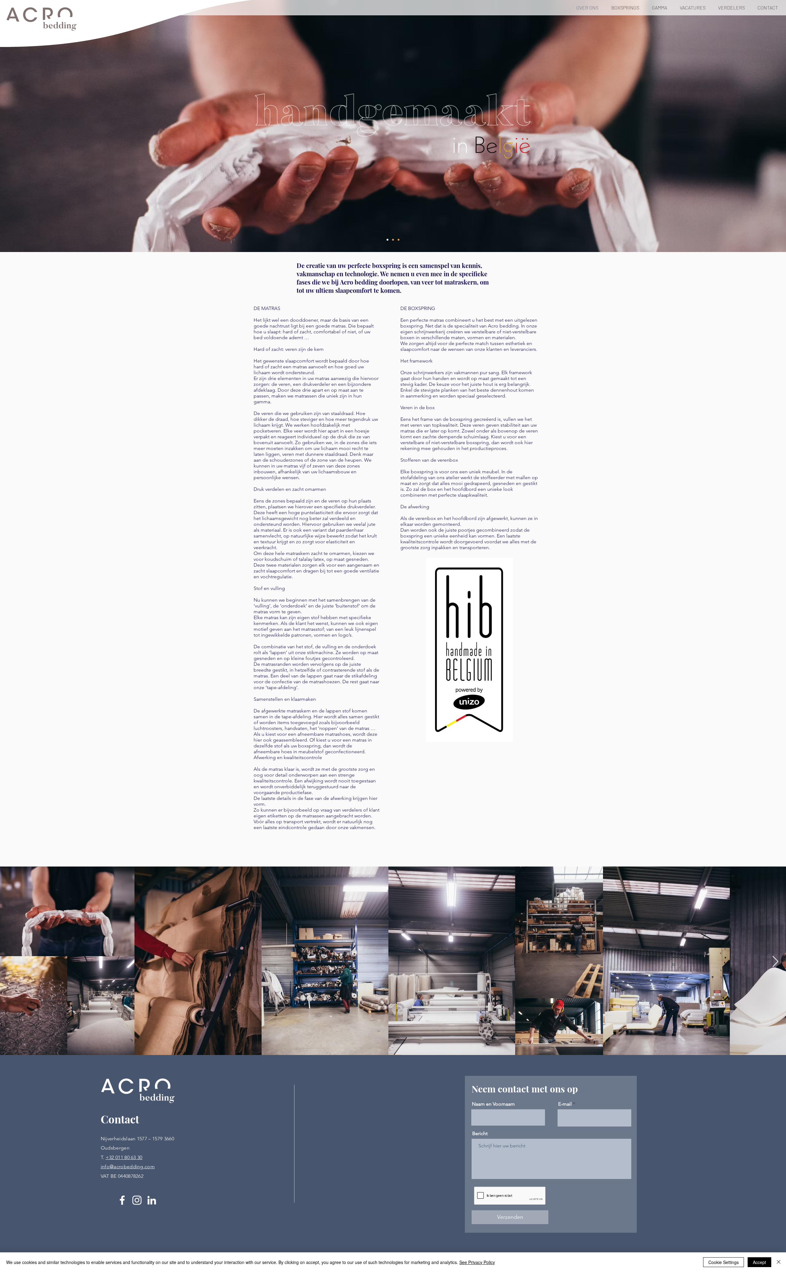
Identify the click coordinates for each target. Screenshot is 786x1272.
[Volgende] (752, 125)
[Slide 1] (387, 240)
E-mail (565, 1104)
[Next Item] (775, 962)
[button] (627, 7)
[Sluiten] (778, 1262)
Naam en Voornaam (493, 1104)
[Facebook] (122, 1200)
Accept (759, 1262)
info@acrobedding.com (128, 1166)
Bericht (480, 1133)
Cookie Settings (723, 1262)
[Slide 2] (393, 240)
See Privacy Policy (477, 1262)
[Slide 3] (398, 240)
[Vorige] (34, 125)
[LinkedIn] (152, 1200)
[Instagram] (137, 1200)
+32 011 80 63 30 (124, 1157)
